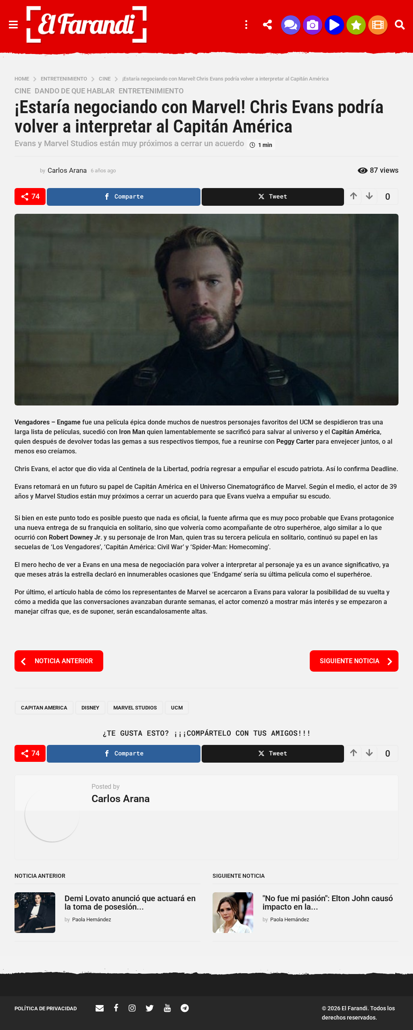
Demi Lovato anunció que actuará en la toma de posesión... (130, 902)
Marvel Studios (135, 708)
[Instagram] (132, 1008)
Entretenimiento (151, 91)
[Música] (334, 25)
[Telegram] (185, 1008)
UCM (177, 708)
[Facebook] (116, 1008)
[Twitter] (150, 1008)
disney (90, 708)
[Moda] (356, 25)
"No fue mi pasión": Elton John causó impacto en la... (328, 902)
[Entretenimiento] (378, 25)
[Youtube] (167, 1008)
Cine (23, 91)
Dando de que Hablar (75, 91)
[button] (13, 25)
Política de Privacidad (46, 1008)
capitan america (44, 708)
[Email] (100, 1008)
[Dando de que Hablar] (290, 25)
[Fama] (312, 25)
